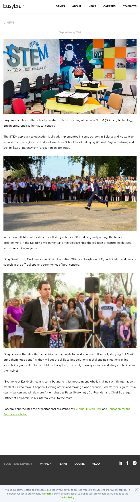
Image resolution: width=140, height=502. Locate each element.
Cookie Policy (67, 497)
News (92, 6)
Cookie (80, 463)
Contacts (130, 6)
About (76, 6)
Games (60, 6)
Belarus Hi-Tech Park (88, 409)
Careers (109, 6)
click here (46, 493)
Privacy (45, 463)
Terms (62, 463)
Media (96, 463)
